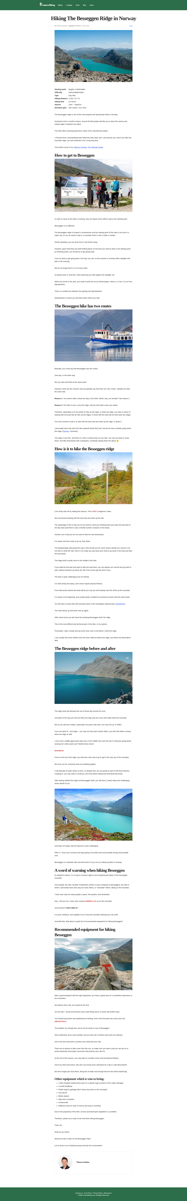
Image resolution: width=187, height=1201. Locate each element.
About (91, 5)
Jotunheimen (120, 604)
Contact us (79, 1193)
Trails (77, 5)
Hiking (60, 5)
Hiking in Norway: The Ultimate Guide (88, 147)
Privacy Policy (97, 1193)
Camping (69, 5)
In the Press (88, 1193)
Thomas (65, 431)
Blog (84, 5)
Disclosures (108, 1193)
